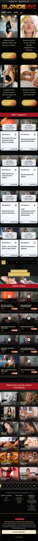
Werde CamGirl (32, 499)
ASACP (31, 503)
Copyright (19, 501)
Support (6, 497)
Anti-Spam (32, 507)
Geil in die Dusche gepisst (27, 369)
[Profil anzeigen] (15, 134)
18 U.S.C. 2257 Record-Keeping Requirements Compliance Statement (31, 501)
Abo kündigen (19, 500)
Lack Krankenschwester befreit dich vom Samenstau (28, 349)
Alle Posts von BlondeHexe (19, 271)
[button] (21, 12)
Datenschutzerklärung (32, 506)
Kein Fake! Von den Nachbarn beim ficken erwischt (7, 306)
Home (3, 12)
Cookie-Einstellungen (32, 508)
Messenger (29, 102)
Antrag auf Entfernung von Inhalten (19, 274)
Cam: (24, 18)
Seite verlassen (19, 537)
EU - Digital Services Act (19, 498)
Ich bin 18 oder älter (19, 532)
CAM (29, 55)
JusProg (31, 492)
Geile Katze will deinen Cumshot (7, 349)
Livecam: (13, 1)
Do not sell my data (31, 510)
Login (16, 12)
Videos (9, 55)
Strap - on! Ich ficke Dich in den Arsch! (8, 370)
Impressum (19, 502)
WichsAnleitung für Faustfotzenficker (26, 306)
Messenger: (24, 1)
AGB (32, 504)
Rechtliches (19, 497)
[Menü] (35, 12)
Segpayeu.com (6, 500)
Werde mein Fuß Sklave (27, 326)
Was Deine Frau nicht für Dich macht (8, 327)
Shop (9, 102)
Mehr (9, 12)
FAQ (6, 498)
